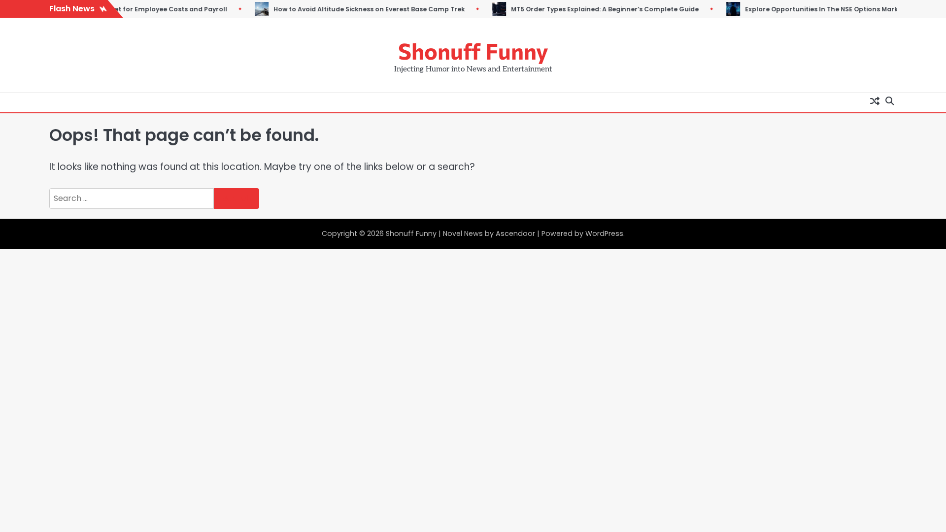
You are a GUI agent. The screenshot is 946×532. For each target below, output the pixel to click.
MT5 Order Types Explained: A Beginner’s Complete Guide (596, 9)
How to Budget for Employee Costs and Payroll (141, 9)
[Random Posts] (874, 100)
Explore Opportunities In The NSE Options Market (816, 9)
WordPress (604, 233)
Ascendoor (515, 233)
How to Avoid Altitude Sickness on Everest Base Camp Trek (360, 9)
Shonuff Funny (473, 50)
